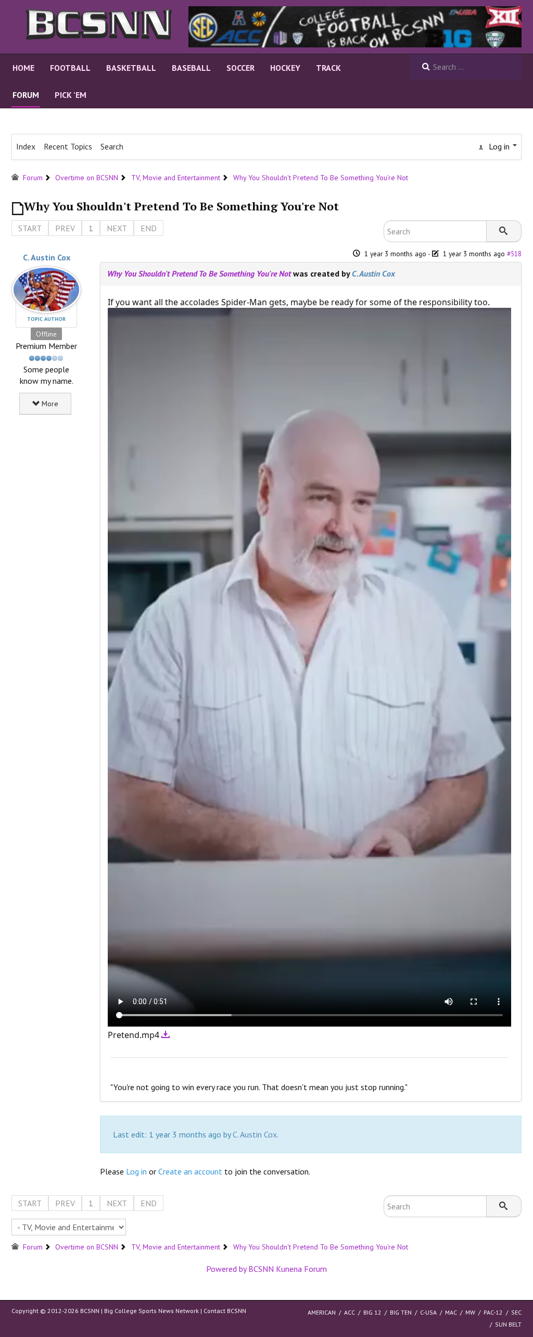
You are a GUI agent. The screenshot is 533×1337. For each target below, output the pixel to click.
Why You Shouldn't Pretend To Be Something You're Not (199, 273)
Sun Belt (508, 1324)
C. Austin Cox (46, 257)
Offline (46, 334)
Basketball (131, 68)
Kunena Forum (301, 1269)
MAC (451, 1312)
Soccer (240, 68)
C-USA (428, 1312)
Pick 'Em (70, 95)
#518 (514, 253)
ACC (349, 1312)
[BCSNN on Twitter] (355, 26)
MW (470, 1312)
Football (70, 68)
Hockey (285, 68)
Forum (25, 95)
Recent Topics (68, 146)
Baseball (191, 68)
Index (25, 146)
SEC (516, 1312)
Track (328, 68)
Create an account (190, 1171)
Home (23, 68)
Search (111, 146)
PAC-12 (493, 1312)
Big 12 (372, 1312)
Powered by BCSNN (240, 1269)
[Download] (166, 1035)
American (322, 1312)
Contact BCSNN (225, 1311)
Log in (136, 1171)
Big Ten (401, 1312)
